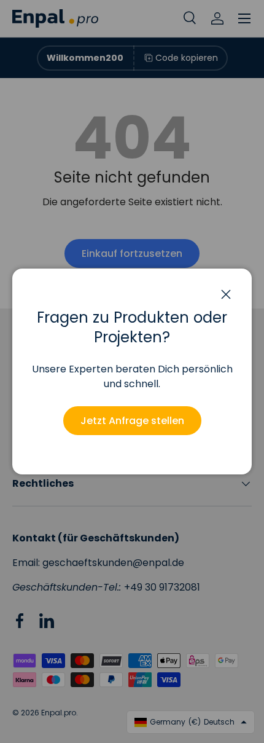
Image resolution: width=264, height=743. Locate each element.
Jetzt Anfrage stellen (132, 421)
